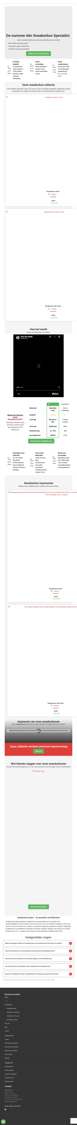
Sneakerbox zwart (53, 191)
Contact (7, 1031)
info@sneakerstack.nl (11, 1101)
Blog (6, 1027)
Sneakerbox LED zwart (53, 306)
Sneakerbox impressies (38, 483)
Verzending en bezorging (11, 1047)
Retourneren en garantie (11, 1043)
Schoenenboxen (9, 1066)
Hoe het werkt (38, 329)
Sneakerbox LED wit (12, 1019)
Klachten (7, 1058)
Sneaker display (9, 1070)
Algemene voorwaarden (11, 1050)
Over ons (7, 1023)
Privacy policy (8, 1054)
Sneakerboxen (8, 1004)
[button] (70, 943)
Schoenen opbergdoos (11, 1074)
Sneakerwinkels (9, 1081)
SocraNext (24, 979)
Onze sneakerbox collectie (38, 84)
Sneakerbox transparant (13, 1012)
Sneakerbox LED (9, 1077)
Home (6, 1001)
